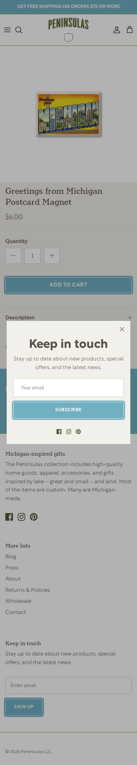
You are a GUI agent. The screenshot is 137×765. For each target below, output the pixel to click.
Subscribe (68, 410)
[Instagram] (68, 431)
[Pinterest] (78, 431)
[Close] (122, 329)
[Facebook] (59, 431)
